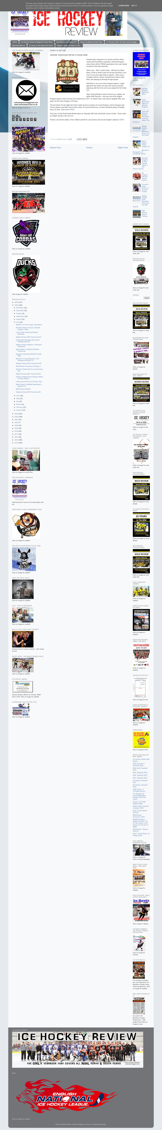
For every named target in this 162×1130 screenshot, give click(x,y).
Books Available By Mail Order (91, 42)
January (19, 410)
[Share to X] (82, 139)
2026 (17, 302)
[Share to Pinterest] (86, 139)
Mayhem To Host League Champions (29, 325)
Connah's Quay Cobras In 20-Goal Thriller (145, 188)
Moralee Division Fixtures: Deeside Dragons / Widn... (28, 328)
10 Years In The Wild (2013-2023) (41, 45)
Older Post (123, 147)
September (20, 316)
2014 (17, 443)
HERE (71, 109)
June (18, 395)
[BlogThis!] (80, 139)
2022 (17, 419)
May (18, 398)
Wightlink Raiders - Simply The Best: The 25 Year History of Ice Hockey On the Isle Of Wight (140, 823)
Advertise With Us (18, 45)
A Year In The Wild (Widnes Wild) (139, 802)
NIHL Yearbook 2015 (140, 775)
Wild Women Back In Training (144, 213)
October (19, 313)
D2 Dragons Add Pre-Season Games (145, 176)
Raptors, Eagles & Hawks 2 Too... (69, 45)
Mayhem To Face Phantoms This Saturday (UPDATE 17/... (27, 359)
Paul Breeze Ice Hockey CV (66, 42)
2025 (17, 305)
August (19, 319)
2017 (17, 434)
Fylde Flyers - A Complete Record (139, 790)
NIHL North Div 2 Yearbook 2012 (138, 764)
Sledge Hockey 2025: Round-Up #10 (28, 363)
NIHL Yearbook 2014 (140, 772)
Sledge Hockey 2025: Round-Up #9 (28, 374)
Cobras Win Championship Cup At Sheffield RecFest (28, 341)
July (18, 322)
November (20, 310)
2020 (17, 425)
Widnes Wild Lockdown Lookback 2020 (141, 807)
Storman (88, 1124)
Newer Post (55, 147)
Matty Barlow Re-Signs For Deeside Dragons (146, 103)
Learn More (124, 6)
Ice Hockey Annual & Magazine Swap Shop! (37, 42)
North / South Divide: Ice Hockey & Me (141, 834)
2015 (17, 440)
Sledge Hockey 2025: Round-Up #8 (28, 392)
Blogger (103, 1124)
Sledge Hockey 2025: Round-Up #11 (28, 337)
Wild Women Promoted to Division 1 (28, 366)
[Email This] (78, 139)
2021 (17, 422)
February (19, 407)
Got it (134, 6)
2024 (17, 414)
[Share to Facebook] (84, 139)
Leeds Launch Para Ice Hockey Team (29, 381)
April (18, 401)
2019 (17, 428)
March (18, 404)
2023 (17, 417)
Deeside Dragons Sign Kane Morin (145, 91)
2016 (17, 437)
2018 (17, 431)
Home (15, 42)
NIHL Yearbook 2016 (140, 778)
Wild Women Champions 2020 (139, 816)
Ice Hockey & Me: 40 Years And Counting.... (122, 42)
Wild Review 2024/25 (23, 389)
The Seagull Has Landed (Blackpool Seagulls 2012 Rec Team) (139, 796)
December (20, 308)
